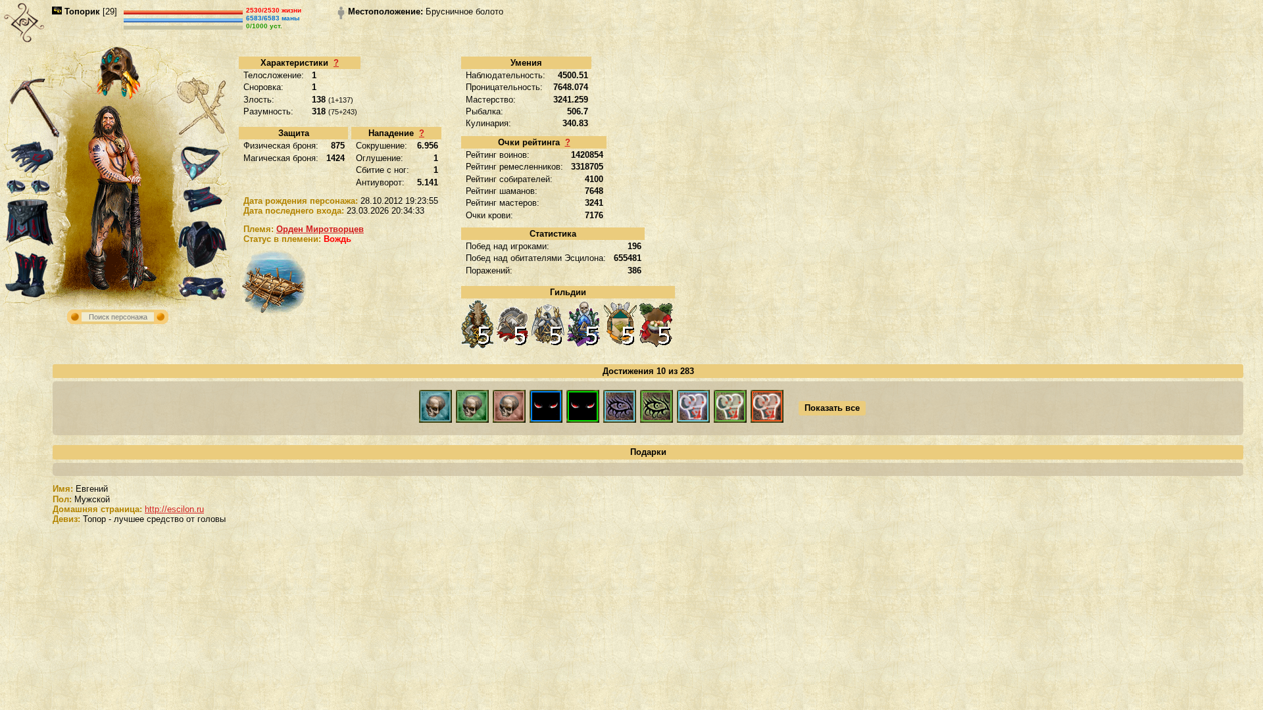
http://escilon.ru (174, 509)
